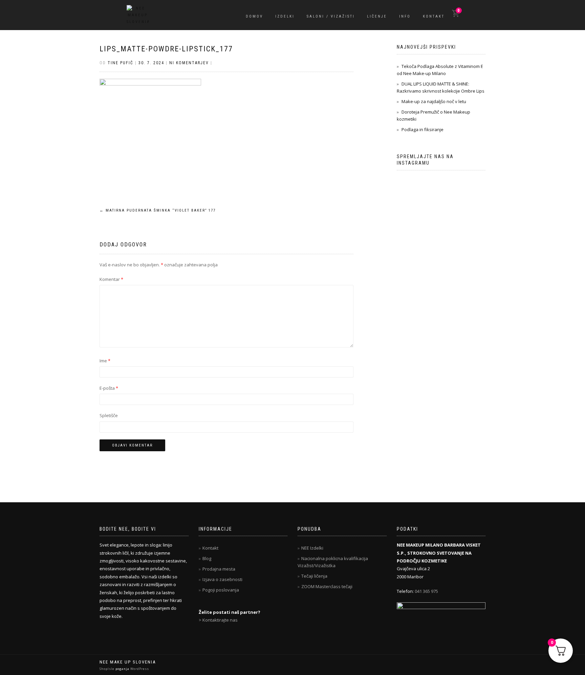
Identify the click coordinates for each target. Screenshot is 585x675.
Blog (206, 558)
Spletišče (109, 415)
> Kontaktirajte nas (218, 620)
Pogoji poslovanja (220, 590)
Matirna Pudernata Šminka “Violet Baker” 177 (158, 210)
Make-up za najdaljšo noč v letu (434, 101)
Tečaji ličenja (314, 576)
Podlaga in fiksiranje (422, 129)
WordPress (139, 669)
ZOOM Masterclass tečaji (326, 586)
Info (405, 16)
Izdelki (285, 16)
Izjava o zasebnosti (222, 579)
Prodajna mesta (218, 569)
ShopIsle (107, 669)
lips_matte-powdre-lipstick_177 (166, 49)
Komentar (111, 279)
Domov (254, 16)
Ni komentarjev (189, 63)
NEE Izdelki (312, 548)
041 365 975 (426, 591)
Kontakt (434, 16)
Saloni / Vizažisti (331, 16)
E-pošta (109, 388)
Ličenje (377, 16)
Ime (105, 361)
